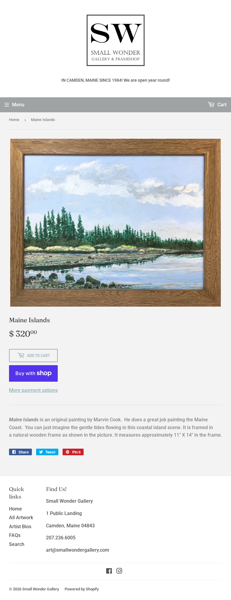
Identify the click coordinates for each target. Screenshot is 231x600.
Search (16, 544)
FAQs (14, 535)
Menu (18, 105)
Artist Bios (20, 526)
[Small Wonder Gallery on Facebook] (109, 571)
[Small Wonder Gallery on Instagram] (119, 571)
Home (14, 119)
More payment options (33, 390)
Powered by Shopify (82, 589)
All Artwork (21, 517)
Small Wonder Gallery (40, 589)
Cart (221, 105)
